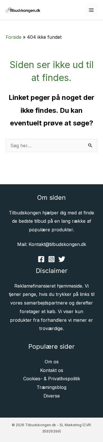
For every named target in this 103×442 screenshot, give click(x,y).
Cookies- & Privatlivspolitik (51, 378)
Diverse (51, 396)
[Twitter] (61, 259)
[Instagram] (51, 259)
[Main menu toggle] (91, 10)
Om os (52, 362)
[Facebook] (41, 259)
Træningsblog (51, 387)
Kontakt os (51, 370)
